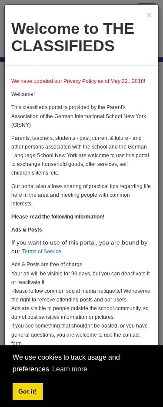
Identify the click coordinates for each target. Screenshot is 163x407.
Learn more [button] (69, 369)
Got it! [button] (27, 391)
